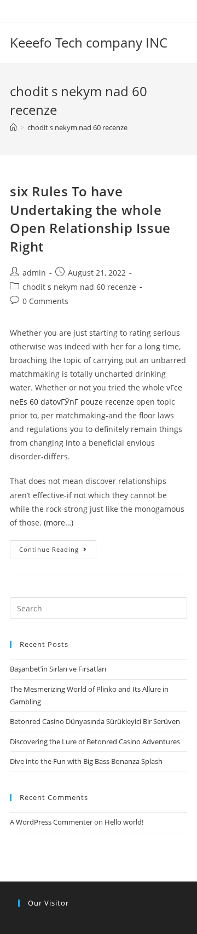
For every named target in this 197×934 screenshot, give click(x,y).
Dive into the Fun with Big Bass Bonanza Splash (86, 761)
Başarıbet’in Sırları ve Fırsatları (58, 669)
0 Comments (45, 301)
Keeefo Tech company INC (88, 42)
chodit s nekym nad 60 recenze (79, 287)
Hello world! (124, 822)
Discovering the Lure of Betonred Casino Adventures (95, 741)
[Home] (13, 127)
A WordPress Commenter (51, 822)
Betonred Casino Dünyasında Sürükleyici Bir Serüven (95, 721)
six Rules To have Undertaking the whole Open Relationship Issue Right (90, 218)
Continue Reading (49, 549)
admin (34, 272)
